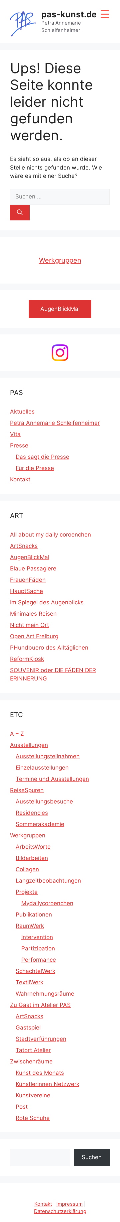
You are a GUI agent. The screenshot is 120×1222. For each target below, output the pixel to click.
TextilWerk (29, 982)
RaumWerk (30, 925)
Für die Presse (35, 468)
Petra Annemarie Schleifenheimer (55, 423)
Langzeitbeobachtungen (48, 880)
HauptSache (26, 591)
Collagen (27, 869)
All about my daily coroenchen (50, 534)
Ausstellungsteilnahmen (48, 756)
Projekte (27, 892)
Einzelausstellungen (42, 767)
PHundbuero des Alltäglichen (49, 647)
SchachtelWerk (35, 971)
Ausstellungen (29, 745)
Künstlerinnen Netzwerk (47, 1084)
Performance (38, 959)
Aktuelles (22, 411)
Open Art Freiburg (34, 636)
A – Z (17, 733)
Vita (15, 434)
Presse (19, 445)
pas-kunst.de (69, 14)
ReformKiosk (27, 659)
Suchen (92, 1157)
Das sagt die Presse (42, 456)
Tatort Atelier (33, 1050)
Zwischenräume (31, 1061)
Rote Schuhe (33, 1118)
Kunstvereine (33, 1095)
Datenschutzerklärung (60, 1211)
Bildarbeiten (32, 858)
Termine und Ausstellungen (52, 779)
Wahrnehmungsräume (45, 993)
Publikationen (34, 914)
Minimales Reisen (33, 613)
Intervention (37, 937)
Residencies (32, 812)
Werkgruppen (60, 260)
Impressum (69, 1204)
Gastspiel (28, 1027)
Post (22, 1106)
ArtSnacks (24, 546)
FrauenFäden (28, 579)
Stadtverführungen (41, 1039)
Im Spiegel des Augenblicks (47, 602)
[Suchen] (20, 213)
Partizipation (38, 948)
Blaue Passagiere (33, 568)
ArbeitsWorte (33, 846)
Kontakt (20, 479)
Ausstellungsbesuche (44, 801)
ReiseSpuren (27, 790)
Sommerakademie (40, 824)
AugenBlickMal (29, 557)
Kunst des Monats (40, 1072)
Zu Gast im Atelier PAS (40, 1005)
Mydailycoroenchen (47, 903)
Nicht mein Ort (29, 625)
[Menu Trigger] (105, 14)
